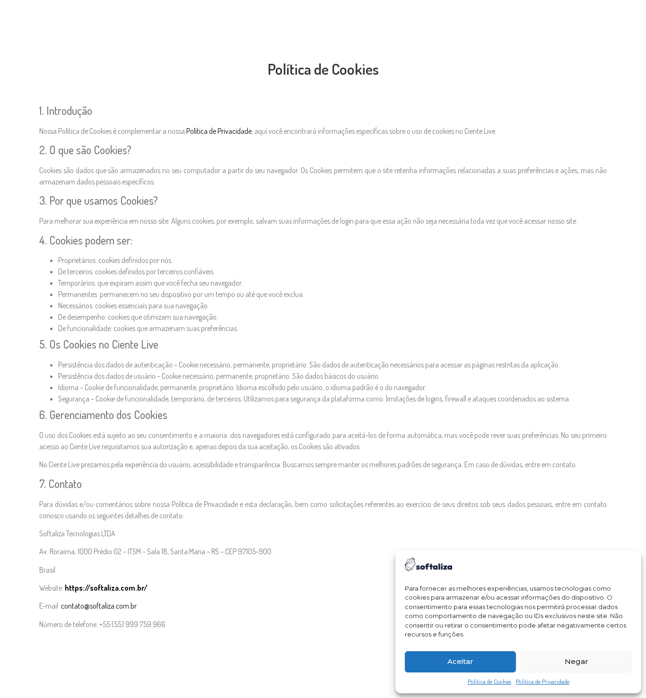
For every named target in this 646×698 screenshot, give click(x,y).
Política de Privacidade (542, 681)
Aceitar (460, 661)
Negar (576, 661)
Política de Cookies (489, 681)
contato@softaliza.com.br (99, 606)
